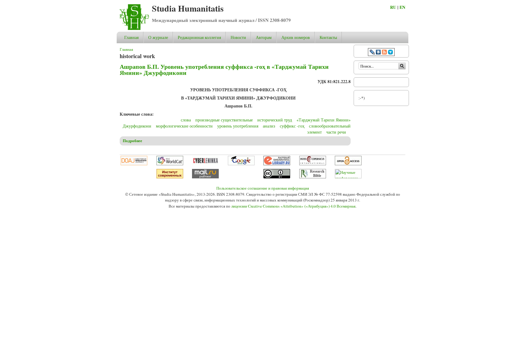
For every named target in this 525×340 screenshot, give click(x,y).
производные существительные (224, 120)
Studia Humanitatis (188, 8)
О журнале (158, 37)
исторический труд (274, 120)
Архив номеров (295, 37)
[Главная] (134, 28)
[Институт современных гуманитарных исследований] (169, 177)
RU (393, 7)
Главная (131, 37)
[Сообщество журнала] (373, 53)
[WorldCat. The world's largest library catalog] (169, 163)
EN (402, 7)
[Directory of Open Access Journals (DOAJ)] (134, 163)
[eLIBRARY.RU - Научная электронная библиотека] (276, 163)
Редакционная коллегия (199, 37)
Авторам (264, 37)
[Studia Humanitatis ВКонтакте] (378, 53)
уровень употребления (237, 126)
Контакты (328, 37)
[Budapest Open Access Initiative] (348, 163)
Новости (238, 37)
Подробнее (132, 141)
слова (186, 120)
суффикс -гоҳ (292, 126)
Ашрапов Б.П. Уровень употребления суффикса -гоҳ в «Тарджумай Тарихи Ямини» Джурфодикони (224, 69)
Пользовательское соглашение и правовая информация (262, 188)
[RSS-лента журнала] (384, 53)
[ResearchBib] (312, 177)
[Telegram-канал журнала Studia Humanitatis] (390, 53)
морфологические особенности (184, 126)
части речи (336, 132)
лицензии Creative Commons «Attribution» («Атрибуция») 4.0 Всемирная (293, 206)
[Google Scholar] (241, 163)
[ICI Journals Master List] (312, 163)
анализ (269, 126)
